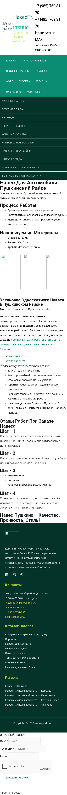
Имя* (4, 741)
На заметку (14, 91)
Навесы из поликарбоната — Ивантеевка (30, 695)
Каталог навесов (34, 60)
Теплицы (40, 71)
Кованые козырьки (15, 134)
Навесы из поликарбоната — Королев (28, 690)
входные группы (30, 344)
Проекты (24, 81)
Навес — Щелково (16, 686)
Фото (9, 81)
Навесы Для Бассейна (18, 643)
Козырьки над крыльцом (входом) (26, 634)
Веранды (8, 117)
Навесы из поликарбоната (20, 167)
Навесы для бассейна (16, 150)
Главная (11, 60)
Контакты (34, 91)
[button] (15, 361)
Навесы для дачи (13, 159)
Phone (3, 756)
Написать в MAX (15, 616)
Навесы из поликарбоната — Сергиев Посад (32, 700)
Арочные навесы (13, 101)
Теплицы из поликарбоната (21, 175)
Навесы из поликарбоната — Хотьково (28, 704)
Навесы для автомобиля (19, 142)
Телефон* (7, 748)
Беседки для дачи (14, 109)
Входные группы (17, 71)
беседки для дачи (22, 339)
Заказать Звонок (17, 777)
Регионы (41, 81)
